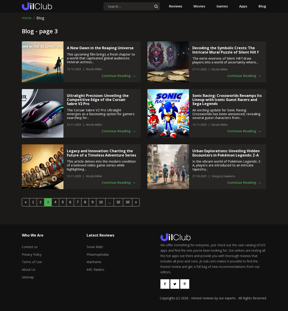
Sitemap (28, 277)
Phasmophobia (98, 254)
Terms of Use (32, 262)
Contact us (30, 247)
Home (27, 18)
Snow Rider (95, 247)
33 (127, 202)
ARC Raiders (95, 269)
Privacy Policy (32, 254)
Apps (243, 6)
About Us (28, 269)
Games (222, 6)
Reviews (175, 6)
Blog (262, 6)
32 (118, 202)
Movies (199, 6)
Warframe (94, 262)
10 (101, 202)
